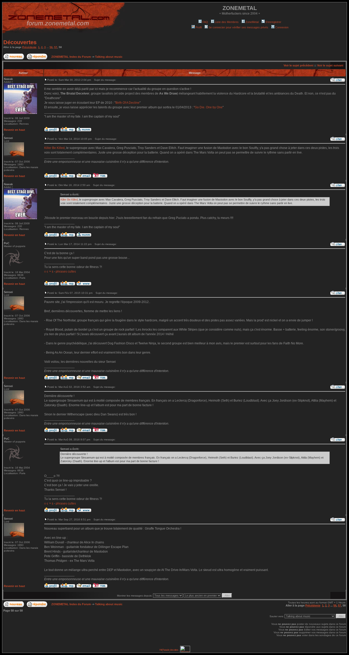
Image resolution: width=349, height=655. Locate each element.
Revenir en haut (14, 129)
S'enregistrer (273, 22)
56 (51, 47)
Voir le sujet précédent (298, 65)
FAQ (205, 22)
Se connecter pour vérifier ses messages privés (238, 27)
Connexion (281, 27)
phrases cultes (66, 271)
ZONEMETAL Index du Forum (71, 56)
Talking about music (108, 56)
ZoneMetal (252, 22)
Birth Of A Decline (127, 102)
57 (55, 47)
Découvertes (20, 42)
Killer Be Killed (54, 148)
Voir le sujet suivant (330, 65)
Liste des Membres (227, 22)
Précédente (29, 47)
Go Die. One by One (209, 107)
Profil (198, 27)
